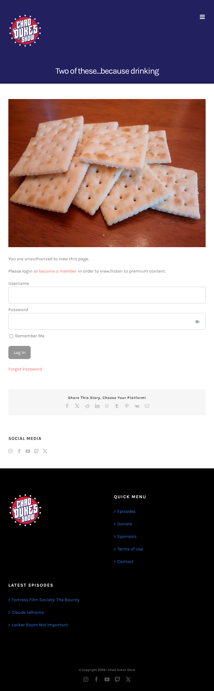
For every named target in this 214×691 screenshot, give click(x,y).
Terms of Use (130, 549)
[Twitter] (45, 451)
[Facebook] (19, 451)
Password (18, 309)
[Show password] (197, 321)
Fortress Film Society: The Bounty (45, 599)
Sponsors (127, 536)
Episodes (126, 511)
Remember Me (29, 335)
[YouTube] (28, 451)
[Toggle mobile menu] (203, 17)
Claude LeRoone (28, 612)
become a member (58, 271)
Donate (124, 523)
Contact (125, 561)
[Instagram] (10, 451)
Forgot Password (25, 369)
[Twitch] (36, 451)
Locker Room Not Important (40, 624)
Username (18, 283)
